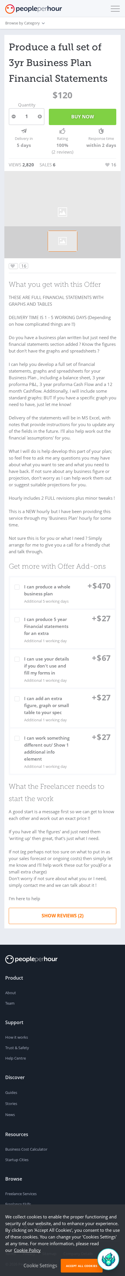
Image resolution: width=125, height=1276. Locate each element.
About (10, 992)
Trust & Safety (17, 1047)
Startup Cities (16, 1159)
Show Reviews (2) (62, 915)
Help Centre (15, 1058)
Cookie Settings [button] (40, 1265)
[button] (114, 9)
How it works (16, 1037)
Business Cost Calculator (26, 1149)
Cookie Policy (27, 1250)
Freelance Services (21, 1193)
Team (10, 1003)
